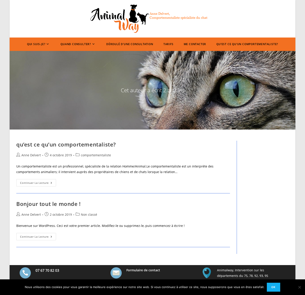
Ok (273, 287)
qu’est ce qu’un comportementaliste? (66, 144)
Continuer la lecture (38, 183)
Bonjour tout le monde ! (48, 203)
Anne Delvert (31, 155)
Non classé (89, 214)
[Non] (299, 287)
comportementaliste (96, 155)
